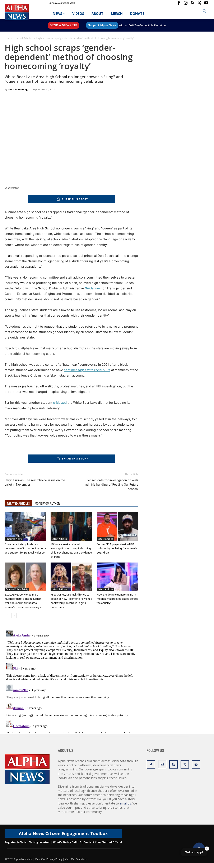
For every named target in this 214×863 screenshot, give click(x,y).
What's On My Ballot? (67, 842)
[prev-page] (7, 615)
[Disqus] (71, 680)
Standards (82, 859)
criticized (60, 403)
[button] (204, 12)
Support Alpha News (102, 25)
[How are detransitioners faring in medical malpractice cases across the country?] (117, 577)
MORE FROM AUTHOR (47, 503)
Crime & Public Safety (17, 589)
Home (8, 38)
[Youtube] (206, 3)
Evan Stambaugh (18, 89)
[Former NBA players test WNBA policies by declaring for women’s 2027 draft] (117, 526)
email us (125, 803)
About (97, 13)
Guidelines (93, 288)
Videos (78, 13)
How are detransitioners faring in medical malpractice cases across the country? (117, 599)
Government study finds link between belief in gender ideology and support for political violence (25, 548)
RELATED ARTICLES (18, 503)
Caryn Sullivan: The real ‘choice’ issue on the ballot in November (35, 482)
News (57, 13)
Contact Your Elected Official (103, 842)
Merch (117, 13)
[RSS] (192, 3)
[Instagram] (185, 3)
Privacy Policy (54, 859)
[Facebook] (179, 3)
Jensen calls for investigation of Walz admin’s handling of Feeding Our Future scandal (111, 484)
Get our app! (194, 852)
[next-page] (14, 615)
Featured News (14, 538)
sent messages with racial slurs (87, 370)
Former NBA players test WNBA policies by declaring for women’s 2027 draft (117, 548)
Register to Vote (16, 842)
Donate (137, 13)
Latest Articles (24, 38)
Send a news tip (63, 25)
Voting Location (39, 842)
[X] (199, 3)
